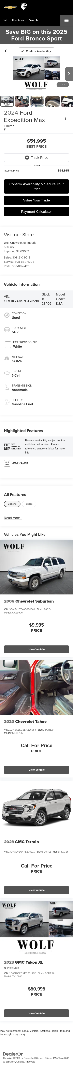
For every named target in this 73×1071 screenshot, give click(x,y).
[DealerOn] (13, 1053)
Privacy (49, 1058)
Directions (18, 20)
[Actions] (65, 118)
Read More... (13, 518)
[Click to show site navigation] (66, 20)
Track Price (39, 157)
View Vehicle (37, 649)
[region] (36, 172)
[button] (5, 20)
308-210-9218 (21, 257)
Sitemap (39, 1058)
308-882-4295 (24, 262)
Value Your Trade (36, 200)
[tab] (12, 504)
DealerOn (28, 1058)
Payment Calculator (36, 211)
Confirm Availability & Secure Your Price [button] (36, 186)
